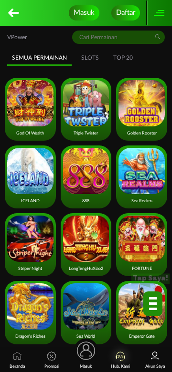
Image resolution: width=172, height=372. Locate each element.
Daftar (125, 12)
